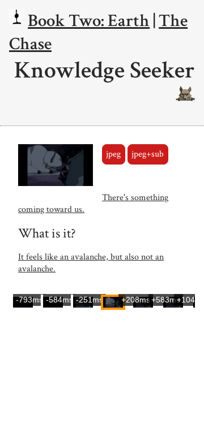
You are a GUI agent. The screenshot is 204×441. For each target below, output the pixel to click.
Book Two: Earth (89, 20)
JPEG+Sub (147, 154)
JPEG (113, 154)
